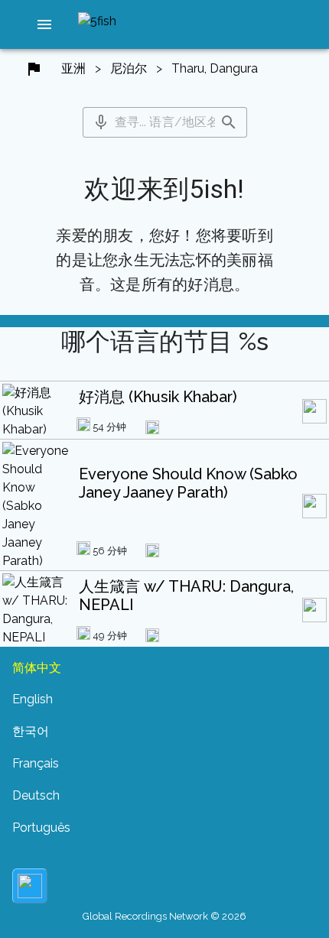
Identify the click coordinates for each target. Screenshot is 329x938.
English (32, 699)
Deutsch (36, 795)
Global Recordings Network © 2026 (164, 916)
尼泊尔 (128, 68)
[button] (44, 24)
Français (35, 763)
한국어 (30, 731)
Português (41, 827)
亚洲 (73, 68)
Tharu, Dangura (214, 68)
